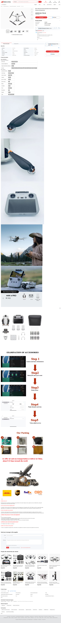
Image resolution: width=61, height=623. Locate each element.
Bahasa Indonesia (55, 617)
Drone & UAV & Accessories (13, 6)
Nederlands (32, 617)
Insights (53, 616)
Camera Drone (35, 609)
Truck (46, 592)
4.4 (49, 45)
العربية (35, 617)
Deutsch (29, 617)
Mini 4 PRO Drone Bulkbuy (10, 611)
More (1, 613)
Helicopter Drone (52, 609)
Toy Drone (22, 6)
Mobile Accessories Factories (6, 609)
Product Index (46, 616)
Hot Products (8, 616)
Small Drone (3, 605)
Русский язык (22, 617)
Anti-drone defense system (4, 592)
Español (12, 617)
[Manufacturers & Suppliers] (6, 2)
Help (44, 4)
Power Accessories (21, 609)
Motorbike (46, 594)
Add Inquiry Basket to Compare (17, 34)
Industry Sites (36, 616)
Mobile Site (50, 616)
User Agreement (35, 619)
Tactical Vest (17, 594)
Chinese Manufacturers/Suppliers (20, 616)
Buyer (39, 4)
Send (7, 547)
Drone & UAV (18, 6)
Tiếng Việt (51, 617)
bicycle (31, 594)
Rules (59, 4)
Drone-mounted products (33, 592)
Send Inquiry (41, 17)
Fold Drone (3, 611)
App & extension (49, 4)
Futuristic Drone (9, 605)
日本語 (40, 617)
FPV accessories (18, 592)
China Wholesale (27, 616)
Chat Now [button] (54, 17)
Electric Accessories (14, 609)
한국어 (38, 617)
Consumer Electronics (6, 6)
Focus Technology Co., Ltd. (24, 619)
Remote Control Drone (16, 605)
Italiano (26, 617)
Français (19, 617)
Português (15, 617)
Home (1, 6)
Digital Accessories (28, 609)
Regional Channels (41, 616)
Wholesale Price (32, 616)
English (10, 617)
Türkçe (48, 617)
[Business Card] (58, 47)
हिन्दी (42, 617)
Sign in (59, 2)
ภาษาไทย (45, 617)
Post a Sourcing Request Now (25, 547)
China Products (13, 616)
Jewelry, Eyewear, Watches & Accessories (6, 594)
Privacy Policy (43, 619)
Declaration (39, 619)
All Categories (4, 4)
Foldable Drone (46, 609)
